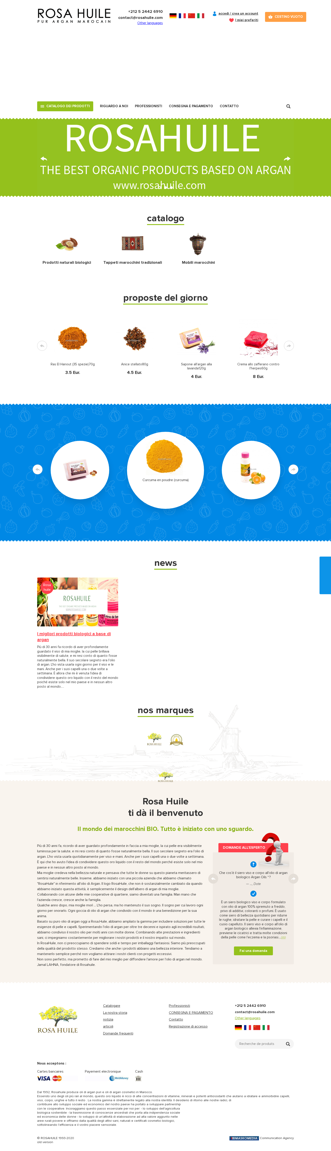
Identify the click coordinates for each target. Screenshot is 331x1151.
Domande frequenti (118, 1033)
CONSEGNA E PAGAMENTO (191, 1012)
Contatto (229, 106)
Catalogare (111, 1005)
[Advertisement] (165, 67)
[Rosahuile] (74, 17)
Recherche (288, 106)
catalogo (165, 218)
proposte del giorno (165, 298)
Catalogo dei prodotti (68, 106)
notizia (108, 1019)
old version (45, 1142)
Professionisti (148, 106)
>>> (283, 937)
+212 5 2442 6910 (145, 11)
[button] (160, 187)
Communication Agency (277, 1138)
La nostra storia (115, 1012)
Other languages (150, 23)
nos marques (166, 710)
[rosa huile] (57, 1024)
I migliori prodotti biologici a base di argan (74, 636)
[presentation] (44, 158)
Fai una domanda (253, 951)
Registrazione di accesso (188, 1026)
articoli (108, 1026)
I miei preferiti (246, 20)
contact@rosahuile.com (140, 17)
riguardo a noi (114, 106)
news (165, 563)
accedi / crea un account (238, 13)
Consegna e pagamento (191, 106)
